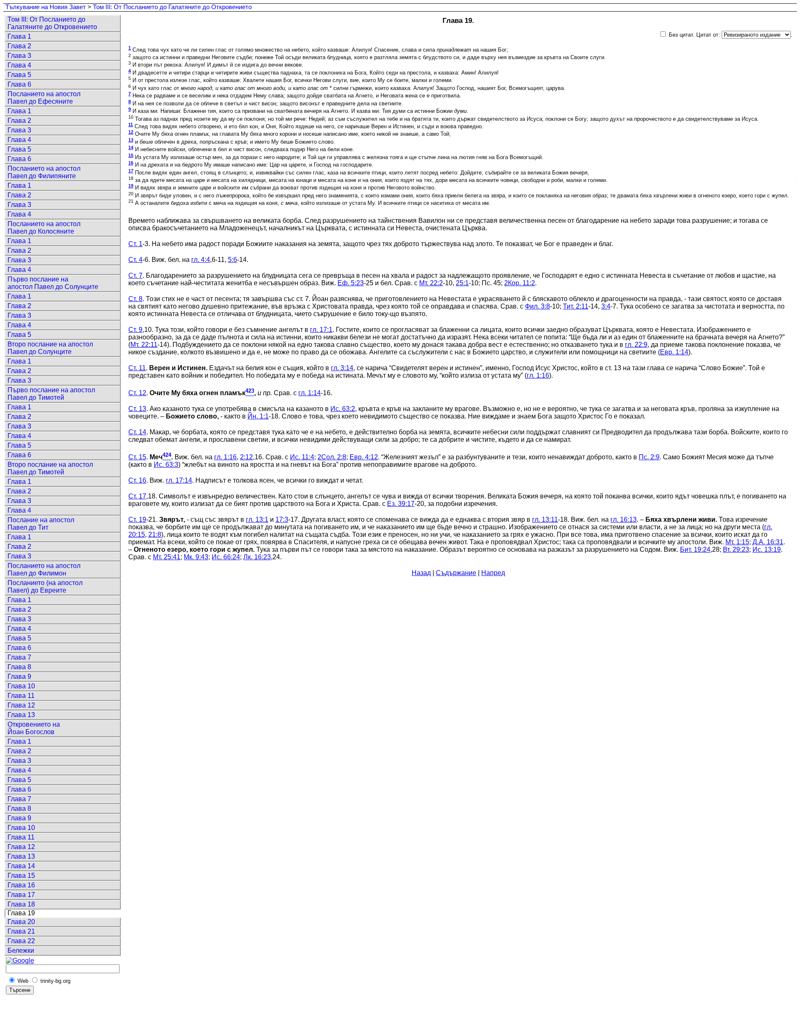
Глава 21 (21, 931)
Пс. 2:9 (649, 457)
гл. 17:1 (321, 329)
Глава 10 (21, 686)
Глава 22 (21, 940)
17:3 (281, 519)
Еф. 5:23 (351, 283)
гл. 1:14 (309, 392)
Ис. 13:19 (766, 549)
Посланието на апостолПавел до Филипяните (44, 172)
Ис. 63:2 (342, 408)
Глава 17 (21, 894)
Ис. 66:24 (226, 557)
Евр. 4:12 (364, 457)
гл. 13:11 (545, 519)
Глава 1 (19, 36)
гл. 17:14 (179, 480)
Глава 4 (19, 65)
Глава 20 (21, 921)
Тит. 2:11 (575, 306)
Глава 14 (21, 865)
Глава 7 (19, 657)
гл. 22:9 (636, 344)
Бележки (21, 950)
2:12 (246, 457)
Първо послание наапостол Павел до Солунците (53, 283)
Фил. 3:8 (537, 306)
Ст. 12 (137, 392)
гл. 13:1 (257, 519)
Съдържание (456, 572)
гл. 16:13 (623, 519)
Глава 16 (21, 885)
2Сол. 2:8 (332, 457)
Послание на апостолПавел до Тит (41, 523)
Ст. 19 (137, 519)
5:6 (232, 259)
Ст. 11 (137, 367)
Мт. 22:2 (431, 283)
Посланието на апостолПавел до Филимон (44, 569)
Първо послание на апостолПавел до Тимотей (51, 393)
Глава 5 (19, 74)
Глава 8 (19, 666)
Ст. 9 (135, 329)
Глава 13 (21, 714)
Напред (493, 572)
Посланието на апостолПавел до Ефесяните (44, 97)
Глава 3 (19, 55)
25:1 (462, 283)
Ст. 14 (137, 432)
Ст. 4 (135, 259)
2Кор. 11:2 (519, 283)
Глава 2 (19, 46)
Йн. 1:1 (258, 416)
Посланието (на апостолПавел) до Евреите (45, 586)
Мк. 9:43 (196, 557)
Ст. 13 (137, 408)
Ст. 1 (135, 243)
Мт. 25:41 (166, 557)
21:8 (154, 534)
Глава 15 (21, 875)
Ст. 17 (137, 496)
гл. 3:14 (342, 367)
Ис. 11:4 (302, 457)
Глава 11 (21, 695)
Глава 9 (19, 676)
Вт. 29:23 (736, 549)
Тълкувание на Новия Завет (45, 7)
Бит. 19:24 (695, 549)
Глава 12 (21, 705)
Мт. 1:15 (737, 542)
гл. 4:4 (200, 259)
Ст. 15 (137, 457)
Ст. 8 (135, 298)
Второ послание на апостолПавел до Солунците (50, 348)
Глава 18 (21, 904)
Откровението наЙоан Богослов (34, 728)
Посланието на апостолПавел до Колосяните (44, 227)
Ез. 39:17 (401, 503)
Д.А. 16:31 (767, 542)
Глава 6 (19, 84)
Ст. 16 (137, 480)
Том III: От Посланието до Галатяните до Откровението (172, 7)
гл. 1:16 (538, 375)
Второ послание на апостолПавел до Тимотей (50, 468)
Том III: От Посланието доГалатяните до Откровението (52, 23)
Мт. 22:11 (144, 344)
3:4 (605, 306)
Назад (421, 572)
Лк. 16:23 (257, 557)
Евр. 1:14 (674, 352)
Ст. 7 (135, 275)
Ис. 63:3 (166, 464)
